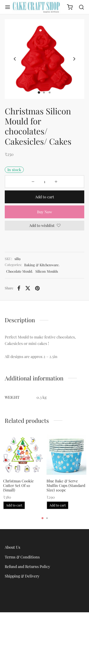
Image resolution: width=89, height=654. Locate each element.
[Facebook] (19, 288)
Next (74, 59)
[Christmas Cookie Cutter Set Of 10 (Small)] (23, 455)
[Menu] (7, 7)
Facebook (44, 627)
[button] (14, 505)
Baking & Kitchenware (41, 264)
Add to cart (44, 196)
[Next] (79, 464)
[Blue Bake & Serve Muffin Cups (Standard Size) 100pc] (66, 455)
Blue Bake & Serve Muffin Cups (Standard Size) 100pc (66, 485)
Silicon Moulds (46, 271)
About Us (12, 547)
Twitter (44, 645)
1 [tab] (42, 518)
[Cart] (70, 7)
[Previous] (9, 464)
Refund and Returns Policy (27, 566)
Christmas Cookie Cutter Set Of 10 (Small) (18, 485)
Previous (14, 59)
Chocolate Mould (19, 271)
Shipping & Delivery (22, 575)
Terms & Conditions (22, 556)
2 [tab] (47, 518)
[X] (28, 288)
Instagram (44, 636)
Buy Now (44, 211)
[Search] (81, 7)
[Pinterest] (37, 288)
